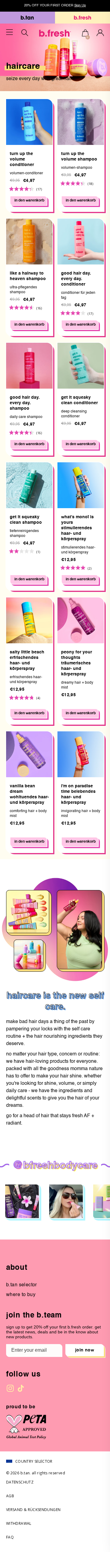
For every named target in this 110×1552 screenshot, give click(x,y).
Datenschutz (20, 1482)
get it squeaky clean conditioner (79, 400)
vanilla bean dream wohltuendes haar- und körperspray (29, 794)
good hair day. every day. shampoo (25, 403)
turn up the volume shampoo (79, 156)
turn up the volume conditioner (22, 159)
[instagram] (10, 1388)
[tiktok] (21, 1388)
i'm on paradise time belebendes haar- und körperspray (78, 794)
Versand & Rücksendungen (33, 1509)
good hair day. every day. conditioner (76, 278)
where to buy (20, 1294)
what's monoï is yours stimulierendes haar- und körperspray (77, 528)
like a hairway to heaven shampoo (28, 276)
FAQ (10, 1537)
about (17, 1268)
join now (84, 1350)
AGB (10, 1495)
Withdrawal (18, 1523)
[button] (85, 33)
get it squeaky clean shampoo (26, 520)
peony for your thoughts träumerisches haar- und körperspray (76, 663)
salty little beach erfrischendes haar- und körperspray (27, 660)
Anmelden (100, 32)
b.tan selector (21, 1285)
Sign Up (80, 5)
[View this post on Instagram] (22, 1201)
